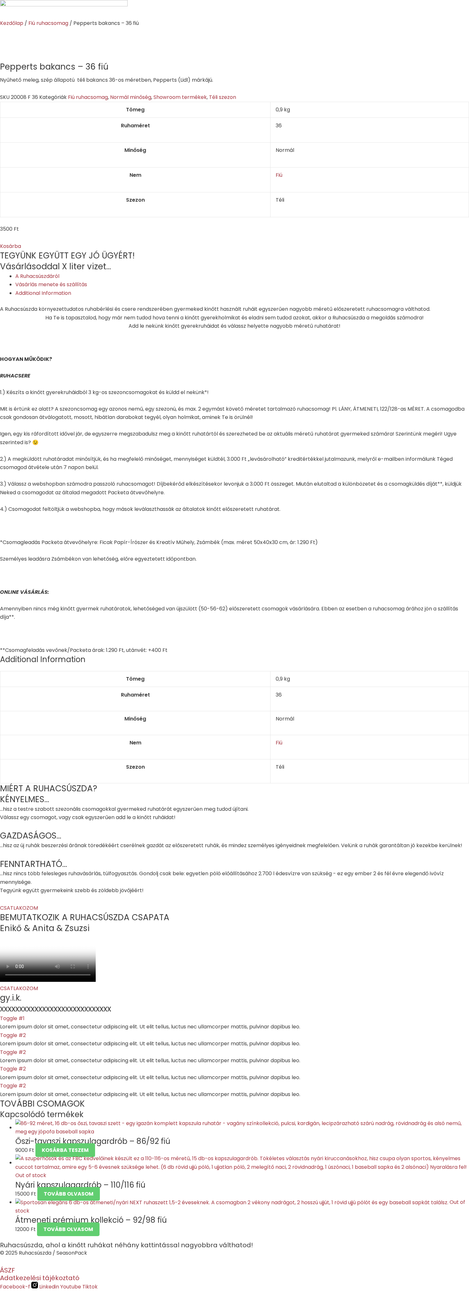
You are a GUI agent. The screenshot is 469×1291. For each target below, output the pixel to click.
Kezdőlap (11, 23)
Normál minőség (130, 97)
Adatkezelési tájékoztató (39, 1277)
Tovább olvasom (68, 1194)
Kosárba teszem (65, 1150)
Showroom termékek (180, 97)
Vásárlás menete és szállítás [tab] (51, 284)
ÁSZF (7, 1270)
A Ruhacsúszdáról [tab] (37, 276)
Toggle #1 (12, 1018)
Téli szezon (222, 97)
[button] (10, 246)
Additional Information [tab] (43, 293)
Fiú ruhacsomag (48, 23)
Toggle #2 (13, 1035)
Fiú (279, 175)
